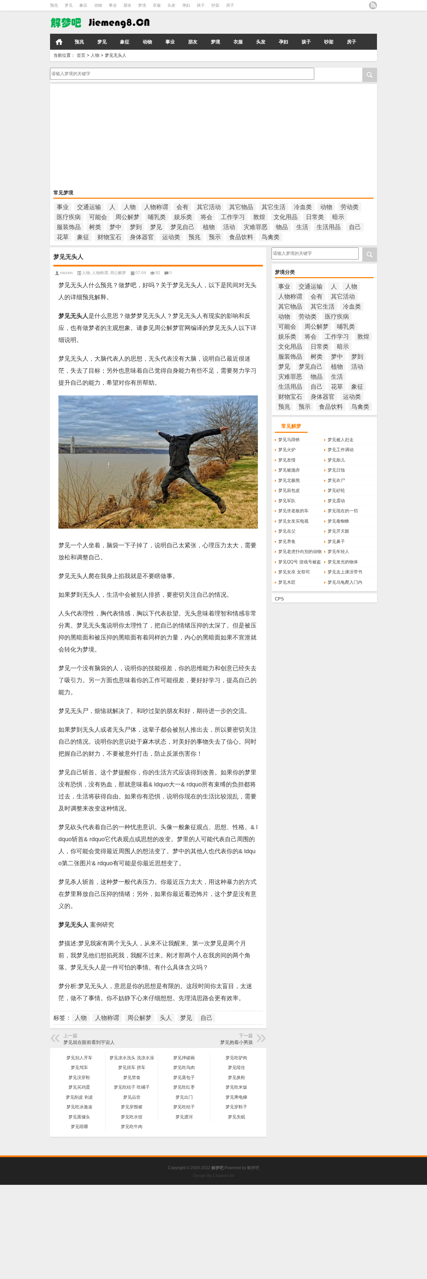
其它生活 (274, 207)
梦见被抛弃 (289, 470)
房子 (230, 5)
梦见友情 (287, 460)
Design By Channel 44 (213, 1175)
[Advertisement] (213, 137)
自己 (355, 227)
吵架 (215, 5)
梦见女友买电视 (293, 521)
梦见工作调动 (341, 449)
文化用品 (286, 217)
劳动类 (350, 207)
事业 (113, 5)
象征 (83, 5)
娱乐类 (183, 217)
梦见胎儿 (336, 460)
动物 (98, 5)
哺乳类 (157, 217)
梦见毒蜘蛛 (338, 521)
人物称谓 (156, 207)
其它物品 (241, 207)
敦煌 (259, 217)
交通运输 (89, 207)
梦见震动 (336, 500)
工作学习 (233, 217)
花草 (63, 237)
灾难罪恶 (256, 227)
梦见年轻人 (338, 551)
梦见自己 (182, 227)
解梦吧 (253, 1167)
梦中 (115, 227)
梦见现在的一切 (343, 510)
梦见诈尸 (336, 480)
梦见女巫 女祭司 (294, 571)
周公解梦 (127, 217)
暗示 (338, 217)
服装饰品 (69, 227)
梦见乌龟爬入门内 (345, 582)
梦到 (136, 227)
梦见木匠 (287, 582)
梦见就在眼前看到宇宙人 (89, 1042)
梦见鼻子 (336, 541)
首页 (59, 42)
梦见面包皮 (289, 490)
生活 (302, 227)
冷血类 (303, 207)
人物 (95, 55)
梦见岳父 (287, 531)
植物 (209, 227)
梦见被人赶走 (341, 439)
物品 (282, 227)
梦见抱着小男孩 (236, 1042)
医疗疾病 (69, 217)
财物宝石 (109, 237)
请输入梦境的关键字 (69, 70)
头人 (166, 1018)
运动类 (171, 237)
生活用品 (329, 227)
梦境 (142, 5)
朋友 (127, 5)
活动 (229, 227)
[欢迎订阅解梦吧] (373, 5)
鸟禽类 (271, 237)
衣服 (157, 5)
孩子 (201, 5)
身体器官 (142, 237)
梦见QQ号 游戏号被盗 (299, 561)
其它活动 (209, 207)
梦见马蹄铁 (289, 439)
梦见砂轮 (336, 490)
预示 (215, 237)
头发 (171, 5)
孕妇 (186, 5)
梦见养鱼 (287, 541)
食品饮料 (241, 237)
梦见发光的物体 (343, 561)
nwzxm (66, 272)
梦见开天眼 (338, 531)
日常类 (315, 217)
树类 (95, 227)
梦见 (69, 5)
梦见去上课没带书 (345, 571)
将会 (206, 217)
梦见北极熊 (289, 480)
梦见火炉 (287, 449)
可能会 (98, 217)
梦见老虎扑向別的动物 (300, 551)
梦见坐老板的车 (293, 510)
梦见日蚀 (336, 470)
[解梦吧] (101, 15)
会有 (182, 207)
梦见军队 (287, 500)
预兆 (54, 5)
